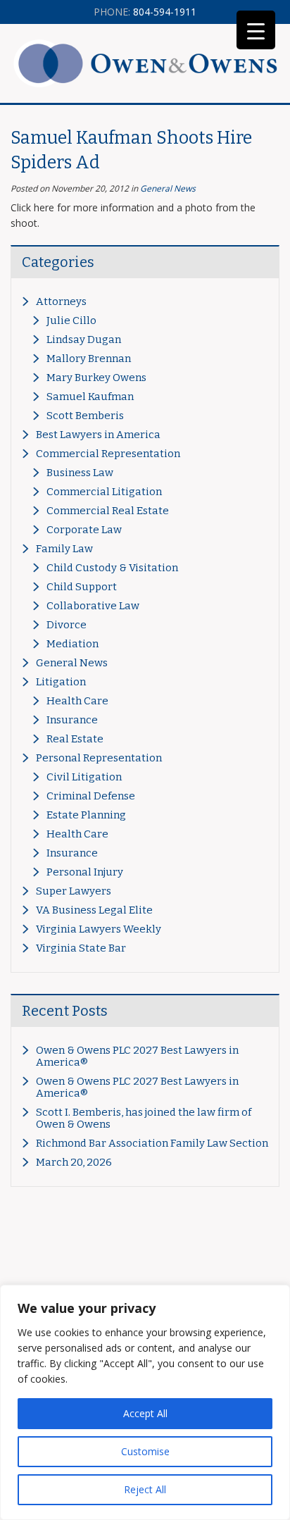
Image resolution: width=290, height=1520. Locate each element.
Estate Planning (86, 815)
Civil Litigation (84, 777)
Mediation (72, 643)
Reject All (145, 1489)
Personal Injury (84, 872)
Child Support (81, 586)
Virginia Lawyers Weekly (98, 929)
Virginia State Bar (81, 948)
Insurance (72, 720)
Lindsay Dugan (83, 339)
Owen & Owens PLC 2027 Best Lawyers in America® (137, 1056)
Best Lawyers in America (98, 434)
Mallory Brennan (88, 358)
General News (168, 188)
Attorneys (61, 301)
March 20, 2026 (74, 1162)
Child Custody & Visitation (112, 567)
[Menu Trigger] (256, 30)
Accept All (145, 1413)
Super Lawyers (73, 891)
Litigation (61, 681)
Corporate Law (84, 529)
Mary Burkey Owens (96, 377)
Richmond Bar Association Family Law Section (152, 1143)
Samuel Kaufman (90, 396)
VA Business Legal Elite (94, 910)
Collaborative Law (92, 605)
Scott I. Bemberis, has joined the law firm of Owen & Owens (143, 1118)
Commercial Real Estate (107, 510)
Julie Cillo (71, 320)
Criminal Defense (90, 796)
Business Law (79, 472)
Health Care (77, 700)
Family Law (64, 548)
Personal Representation (99, 758)
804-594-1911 (145, 11)
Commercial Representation (108, 453)
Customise (145, 1451)
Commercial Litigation (104, 491)
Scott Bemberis (85, 415)
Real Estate (74, 739)
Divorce (66, 624)
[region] (145, 1402)
